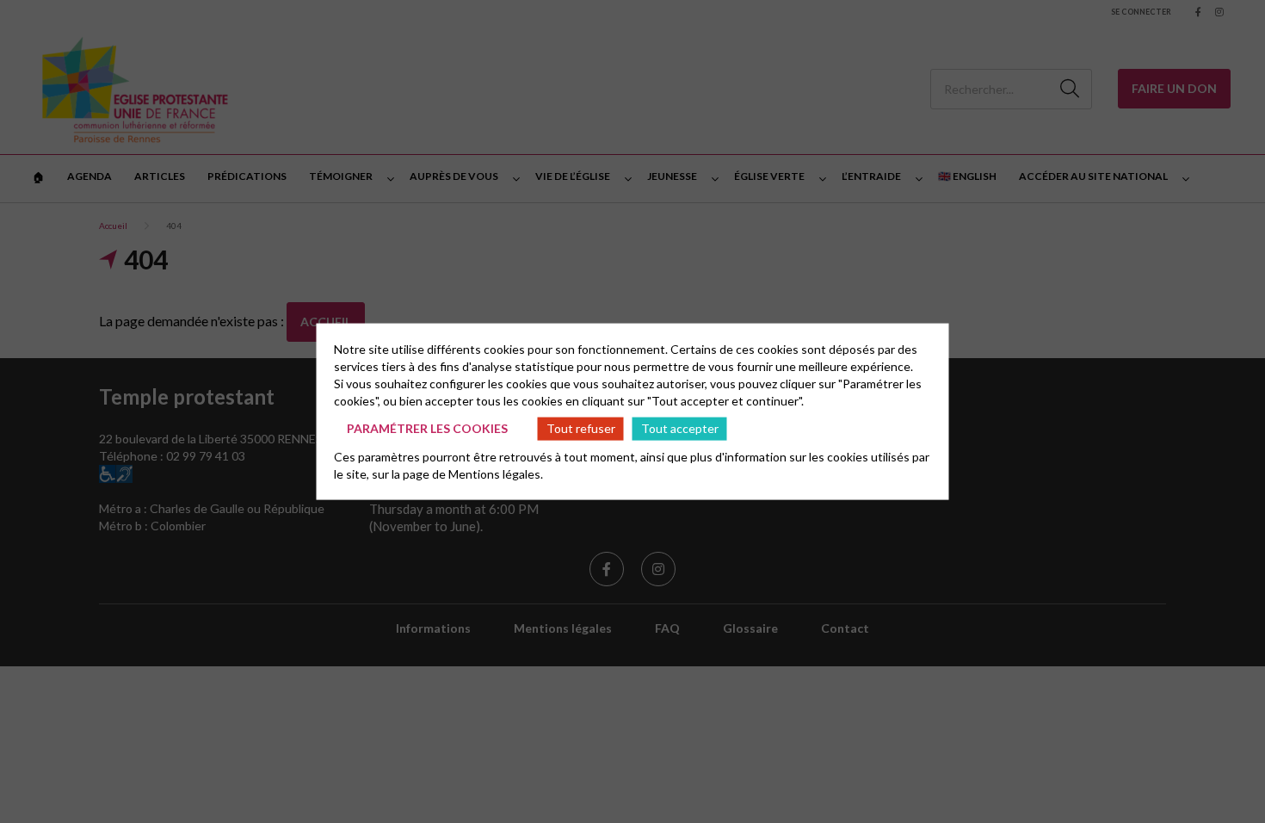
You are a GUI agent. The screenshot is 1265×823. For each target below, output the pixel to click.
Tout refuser (580, 428)
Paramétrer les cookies (427, 428)
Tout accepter (680, 428)
